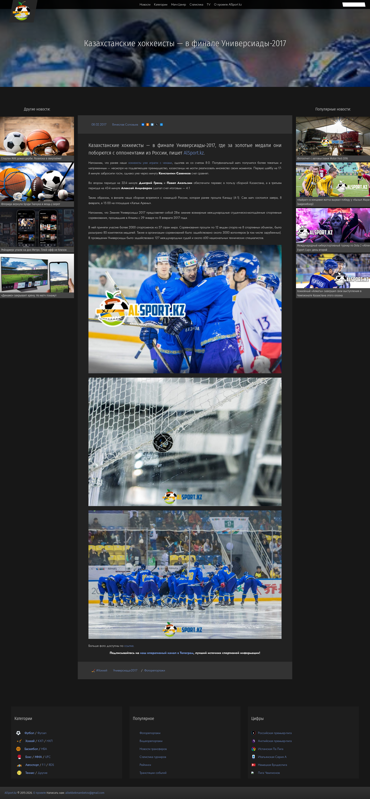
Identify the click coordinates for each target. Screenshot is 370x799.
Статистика (196, 4)
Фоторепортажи (154, 670)
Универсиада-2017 (125, 670)
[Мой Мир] (161, 124)
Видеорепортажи (151, 741)
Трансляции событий (153, 772)
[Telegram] (152, 124)
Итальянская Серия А (272, 757)
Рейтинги (145, 765)
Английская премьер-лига (275, 741)
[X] (157, 124)
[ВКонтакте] (143, 124)
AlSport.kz (194, 153)
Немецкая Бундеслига (272, 765)
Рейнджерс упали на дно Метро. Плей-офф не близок (34, 250)
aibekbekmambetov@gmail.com (84, 793)
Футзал (41, 733)
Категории (160, 4)
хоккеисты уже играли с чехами (150, 162)
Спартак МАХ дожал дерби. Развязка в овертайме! (31, 158)
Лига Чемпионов (269, 772)
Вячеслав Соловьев (125, 124)
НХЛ (50, 741)
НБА (44, 749)
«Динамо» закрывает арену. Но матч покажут (29, 295)
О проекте (40, 793)
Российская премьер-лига (275, 733)
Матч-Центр (178, 4)
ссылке (128, 645)
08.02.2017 (98, 124)
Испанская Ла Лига (270, 749)
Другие (42, 772)
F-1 (43, 765)
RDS (51, 765)
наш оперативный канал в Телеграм (166, 653)
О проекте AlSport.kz (228, 4)
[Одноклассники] (147, 124)
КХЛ (40, 741)
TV (208, 4)
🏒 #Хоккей (99, 670)
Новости (145, 4)
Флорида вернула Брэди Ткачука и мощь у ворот (30, 204)
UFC (48, 757)
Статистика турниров (153, 757)
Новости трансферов (153, 749)
